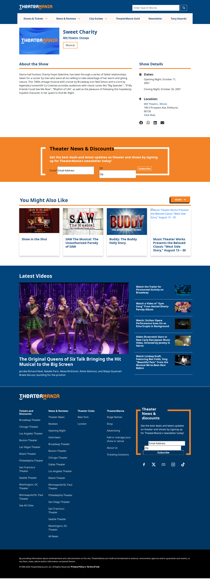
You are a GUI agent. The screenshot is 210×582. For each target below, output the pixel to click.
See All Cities (26, 505)
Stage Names (114, 417)
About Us (112, 447)
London (82, 424)
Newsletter (155, 18)
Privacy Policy (77, 566)
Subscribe (145, 168)
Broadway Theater (30, 420)
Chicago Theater (28, 426)
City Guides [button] (96, 18)
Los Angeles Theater (31, 433)
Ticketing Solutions (118, 454)
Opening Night (57, 430)
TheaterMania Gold (128, 18)
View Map (149, 115)
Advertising (113, 430)
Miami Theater (27, 453)
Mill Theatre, (71, 38)
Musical (70, 45)
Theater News (56, 417)
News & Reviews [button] (66, 18)
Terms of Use (93, 566)
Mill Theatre (151, 104)
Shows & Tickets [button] (34, 18)
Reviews (53, 424)
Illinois (163, 104)
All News (53, 536)
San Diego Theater (59, 502)
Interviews (54, 437)
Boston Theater (28, 440)
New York (83, 417)
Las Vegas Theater (29, 447)
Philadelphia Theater (31, 460)
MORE (178, 199)
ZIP (101, 168)
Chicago (84, 38)
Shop (110, 424)
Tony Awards (178, 18)
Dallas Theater (56, 464)
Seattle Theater (28, 477)
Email (53, 170)
